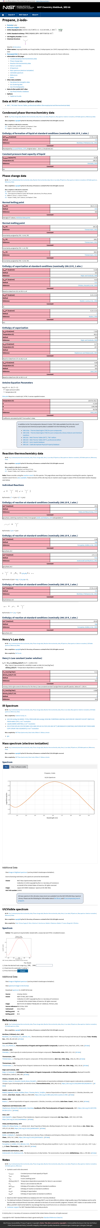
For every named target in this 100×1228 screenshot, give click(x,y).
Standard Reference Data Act (53, 1217)
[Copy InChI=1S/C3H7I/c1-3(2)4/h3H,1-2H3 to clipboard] (56, 30)
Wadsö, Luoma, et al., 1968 (88, 301)
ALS (6, 126)
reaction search (28, 475)
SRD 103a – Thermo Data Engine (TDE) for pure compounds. (42, 430)
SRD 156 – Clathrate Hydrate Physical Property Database (41, 444)
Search (10, 15)
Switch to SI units (15, 96)
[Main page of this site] (3, 14)
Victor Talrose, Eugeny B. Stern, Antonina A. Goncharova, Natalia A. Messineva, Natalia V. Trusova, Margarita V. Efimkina (46, 923)
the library (57, 898)
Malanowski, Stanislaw (26, 1108)
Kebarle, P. (11, 1135)
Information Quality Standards (50, 1225)
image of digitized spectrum (18, 872)
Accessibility (16, 1223)
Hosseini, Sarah (20, 1081)
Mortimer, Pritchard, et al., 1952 (87, 143)
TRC (6, 193)
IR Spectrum (14, 68)
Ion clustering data (16, 84)
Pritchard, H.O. (17, 1037)
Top (10, 117)
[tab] (6, 767)
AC (5, 195)
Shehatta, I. (6, 1052)
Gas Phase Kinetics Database (19, 91)
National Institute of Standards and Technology (18, 7)
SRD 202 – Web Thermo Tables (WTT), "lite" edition (39, 437)
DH (6, 128)
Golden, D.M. (16, 1144)
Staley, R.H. (6, 1126)
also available (22, 478)
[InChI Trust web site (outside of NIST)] (60, 31)
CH (14, 613)
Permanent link (12, 54)
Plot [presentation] (6, 767)
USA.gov (83, 1225)
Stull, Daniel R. (7, 1117)
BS (5, 191)
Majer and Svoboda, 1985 (89, 276)
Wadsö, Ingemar (7, 1092)
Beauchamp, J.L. (15, 1126)
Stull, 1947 (93, 371)
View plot (5, 396)
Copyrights (36, 1223)
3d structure (17, 47)
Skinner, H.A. (26, 1037)
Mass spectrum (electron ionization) (22, 70)
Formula (10, 25)
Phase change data (16, 61)
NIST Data (23, 15)
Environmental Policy (19, 1225)
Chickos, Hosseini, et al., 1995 (87, 285)
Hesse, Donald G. (31, 1081)
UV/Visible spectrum (16, 73)
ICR (96, 509)
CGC (96, 282)
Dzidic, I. (5, 1135)
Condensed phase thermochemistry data (23, 59)
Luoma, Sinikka (19, 1092)
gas (8, 736)
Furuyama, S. (6, 1144)
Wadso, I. (5, 1101)
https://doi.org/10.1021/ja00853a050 (26, 1128)
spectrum (15, 990)
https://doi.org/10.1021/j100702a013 (31, 1137)
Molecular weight (13, 27)
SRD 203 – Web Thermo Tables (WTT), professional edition (42, 440)
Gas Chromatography (17, 87)
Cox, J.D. (5, 1046)
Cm (96, 140)
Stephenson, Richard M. (10, 1108)
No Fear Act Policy (90, 1223)
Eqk (96, 542)
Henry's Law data (15, 66)
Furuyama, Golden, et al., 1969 (87, 545)
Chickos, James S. (8, 1081)
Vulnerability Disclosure (75, 1223)
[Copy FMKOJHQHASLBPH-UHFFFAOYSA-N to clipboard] (52, 33)
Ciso (95, 558)
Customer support (13, 1207)
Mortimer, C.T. (6, 1037)
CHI (12, 531)
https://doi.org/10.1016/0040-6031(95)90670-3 (77, 1083)
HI (11, 613)
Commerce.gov (65, 1225)
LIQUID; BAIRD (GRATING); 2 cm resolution (21, 724)
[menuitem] (3, 14)
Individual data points (23, 218)
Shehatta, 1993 (92, 163)
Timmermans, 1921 (91, 242)
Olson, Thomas (29, 1092)
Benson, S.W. (25, 1144)
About (34, 15)
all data (20, 1039)
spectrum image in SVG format (19, 986)
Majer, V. (5, 1072)
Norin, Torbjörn (40, 1092)
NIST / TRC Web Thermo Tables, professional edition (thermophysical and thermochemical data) (38, 105)
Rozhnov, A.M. (18, 1153)
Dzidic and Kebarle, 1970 (45, 518)
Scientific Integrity (33, 1225)
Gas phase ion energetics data (20, 82)
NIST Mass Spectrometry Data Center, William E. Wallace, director (32, 732)
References (13, 75)
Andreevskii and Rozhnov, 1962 (87, 561)
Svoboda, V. (12, 1072)
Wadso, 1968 (93, 316)
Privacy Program (26, 1223)
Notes (12, 77)
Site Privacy (7, 1223)
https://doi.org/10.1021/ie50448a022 (14, 1119)
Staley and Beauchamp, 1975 (88, 512)
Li (11, 497)
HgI (17, 579)
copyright (17, 120)
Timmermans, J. (7, 1059)
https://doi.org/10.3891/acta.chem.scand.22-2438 (51, 1095)
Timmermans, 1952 (91, 229)
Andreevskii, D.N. (7, 1153)
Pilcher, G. (12, 1046)
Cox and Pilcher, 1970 (19, 149)
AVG (96, 209)
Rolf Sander (18, 653)
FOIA (9, 1225)
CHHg (24, 573)
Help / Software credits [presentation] (18, 767)
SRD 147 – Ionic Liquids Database (34, 442)
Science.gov (75, 1225)
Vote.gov (89, 1225)
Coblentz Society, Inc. (21, 715)
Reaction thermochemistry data (20, 63)
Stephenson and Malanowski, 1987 (86, 353)
